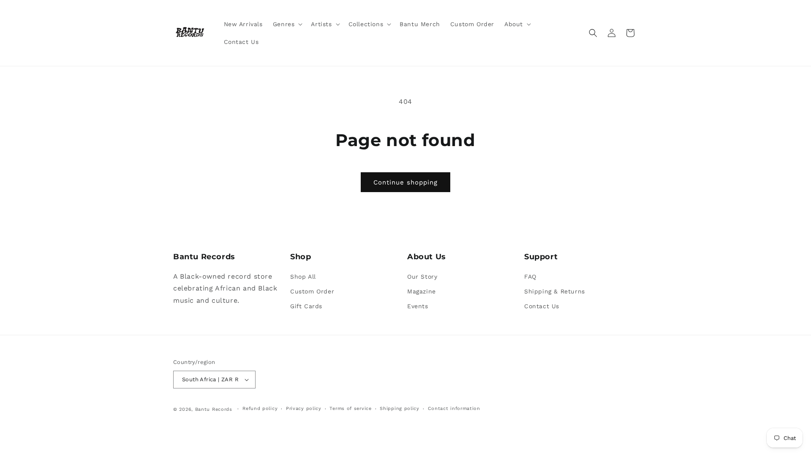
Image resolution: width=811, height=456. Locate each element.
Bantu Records (213, 409)
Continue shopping (405, 182)
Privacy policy (303, 408)
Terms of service (350, 408)
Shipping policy (399, 408)
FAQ (530, 276)
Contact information (454, 408)
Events (417, 306)
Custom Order (312, 291)
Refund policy (260, 408)
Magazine (421, 291)
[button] (287, 24)
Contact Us (541, 306)
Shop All (303, 276)
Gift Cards (306, 306)
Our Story (422, 276)
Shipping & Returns (554, 291)
